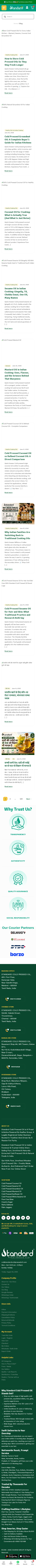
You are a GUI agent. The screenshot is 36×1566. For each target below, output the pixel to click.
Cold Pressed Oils (27, 1514)
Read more (8, 93)
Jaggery (26, 1517)
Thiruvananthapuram (24, 1472)
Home (16, 23)
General (8, 365)
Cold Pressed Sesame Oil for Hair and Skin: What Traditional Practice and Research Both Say (18, 613)
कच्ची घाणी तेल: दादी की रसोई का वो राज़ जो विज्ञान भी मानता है (18, 764)
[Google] (3, 1218)
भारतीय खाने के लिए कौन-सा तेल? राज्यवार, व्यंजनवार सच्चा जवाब (17, 695)
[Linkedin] (28, 1218)
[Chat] (18, 1562)
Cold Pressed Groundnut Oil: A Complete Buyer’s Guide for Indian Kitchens (18, 139)
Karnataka (9, 1458)
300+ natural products (20, 1424)
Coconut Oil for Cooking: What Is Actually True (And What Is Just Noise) (17, 215)
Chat (17, 1564)
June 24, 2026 (17, 366)
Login (10, 1564)
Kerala (16, 1458)
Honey (9, 1517)
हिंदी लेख (7, 688)
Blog (20, 23)
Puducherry (17, 1475)
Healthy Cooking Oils (11, 54)
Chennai (7, 1436)
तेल (13, 759)
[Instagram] (18, 1218)
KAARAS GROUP (18, 1550)
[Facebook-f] (13, 1218)
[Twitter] (23, 1218)
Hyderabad (17, 1436)
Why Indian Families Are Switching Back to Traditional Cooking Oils (17, 535)
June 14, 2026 (16, 688)
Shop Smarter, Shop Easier (15, 1528)
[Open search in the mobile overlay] (18, 16)
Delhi (6, 1470)
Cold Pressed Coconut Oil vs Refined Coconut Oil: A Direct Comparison (18, 456)
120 (21, 799)
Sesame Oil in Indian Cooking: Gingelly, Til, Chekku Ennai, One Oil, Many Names (16, 293)
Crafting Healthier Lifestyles (16, 1509)
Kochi (10, 1475)
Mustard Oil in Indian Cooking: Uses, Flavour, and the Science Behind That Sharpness (17, 374)
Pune (17, 1470)
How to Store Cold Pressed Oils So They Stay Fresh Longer (16, 61)
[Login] (11, 1562)
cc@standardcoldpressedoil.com (14, 1262)
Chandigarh (12, 1472)
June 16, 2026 (24, 605)
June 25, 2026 (24, 284)
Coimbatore (26, 1475)
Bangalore (30, 1438)
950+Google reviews (23, 1419)
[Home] (4, 1562)
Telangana (14, 1461)
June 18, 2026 (24, 528)
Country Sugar (17, 1517)
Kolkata (22, 1470)
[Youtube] (8, 1218)
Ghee (4, 1517)
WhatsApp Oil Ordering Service (15, 1539)
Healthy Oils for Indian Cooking (14, 130)
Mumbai (12, 1470)
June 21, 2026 (24, 449)
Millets (4, 1519)
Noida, (5, 1472)
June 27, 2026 (24, 55)
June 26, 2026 (9, 132)
